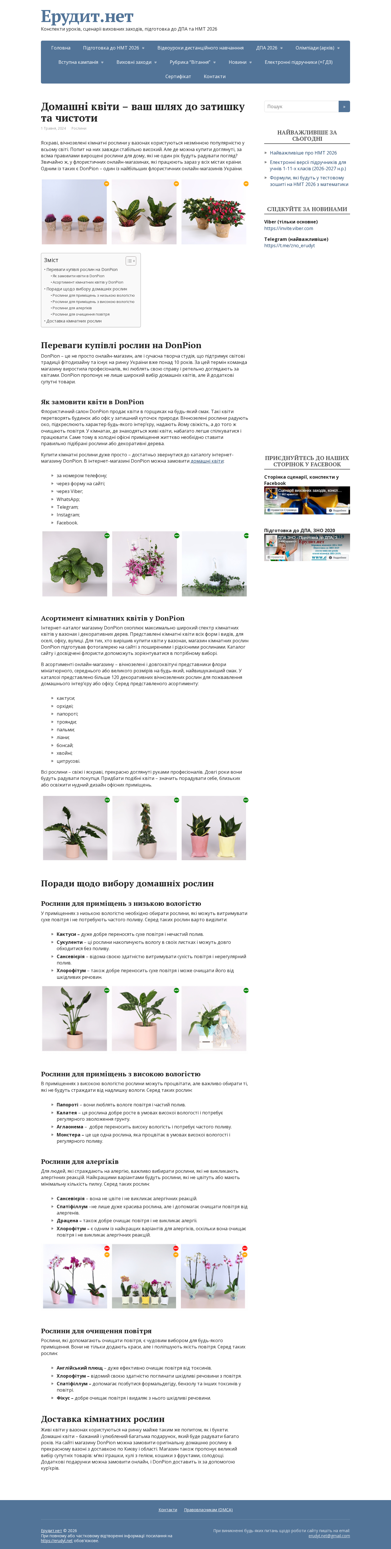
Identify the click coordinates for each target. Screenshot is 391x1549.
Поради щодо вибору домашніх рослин (86, 289)
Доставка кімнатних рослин (74, 321)
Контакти (215, 76)
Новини (237, 62)
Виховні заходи (133, 62)
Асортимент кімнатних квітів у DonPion (88, 282)
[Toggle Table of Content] (128, 261)
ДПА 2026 (266, 48)
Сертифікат (178, 76)
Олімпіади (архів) (315, 48)
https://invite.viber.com (288, 228)
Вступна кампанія (78, 62)
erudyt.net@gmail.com (329, 1535)
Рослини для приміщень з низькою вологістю (94, 295)
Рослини (79, 128)
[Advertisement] (307, 352)
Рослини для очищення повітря (81, 314)
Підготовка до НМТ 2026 (111, 48)
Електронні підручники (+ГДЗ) (299, 62)
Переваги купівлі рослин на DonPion (82, 269)
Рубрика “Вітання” (190, 62)
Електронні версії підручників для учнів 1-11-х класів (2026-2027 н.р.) (308, 165)
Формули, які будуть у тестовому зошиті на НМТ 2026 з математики (309, 181)
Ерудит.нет (87, 16)
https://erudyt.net (57, 1540)
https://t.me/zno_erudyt (289, 245)
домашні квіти (207, 461)
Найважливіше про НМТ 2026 (303, 153)
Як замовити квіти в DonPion (78, 275)
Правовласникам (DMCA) (208, 1509)
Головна (60, 48)
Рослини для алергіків (72, 307)
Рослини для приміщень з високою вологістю (94, 301)
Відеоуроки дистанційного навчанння (200, 48)
